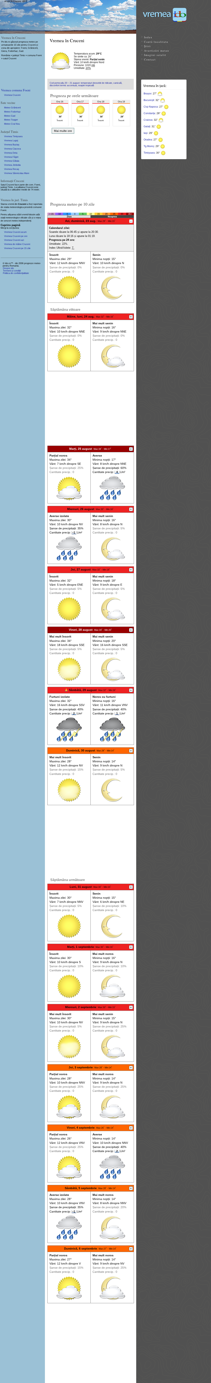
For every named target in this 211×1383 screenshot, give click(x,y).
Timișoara (149, 152)
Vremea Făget (11, 157)
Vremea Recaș (11, 169)
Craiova (148, 119)
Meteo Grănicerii (12, 107)
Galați (147, 126)
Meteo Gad (9, 116)
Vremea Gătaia (11, 161)
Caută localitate (156, 42)
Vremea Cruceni (12, 95)
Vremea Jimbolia (12, 165)
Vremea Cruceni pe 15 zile (17, 248)
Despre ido (8, 268)
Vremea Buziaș (11, 144)
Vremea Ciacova (12, 148)
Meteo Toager (11, 119)
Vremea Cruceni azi (14, 240)
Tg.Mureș (149, 146)
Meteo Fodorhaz (12, 111)
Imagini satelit (155, 55)
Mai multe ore (63, 130)
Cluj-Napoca (151, 106)
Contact (150, 59)
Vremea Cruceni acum (15, 232)
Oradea (148, 139)
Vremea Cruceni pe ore (15, 236)
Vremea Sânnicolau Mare (16, 173)
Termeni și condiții (12, 270)
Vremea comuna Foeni (15, 90)
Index (148, 37)
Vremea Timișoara (13, 136)
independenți (25, 220)
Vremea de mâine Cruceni (17, 244)
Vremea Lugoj (11, 140)
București (149, 100)
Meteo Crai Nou (12, 124)
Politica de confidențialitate (16, 273)
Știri (147, 46)
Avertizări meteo (156, 50)
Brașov (147, 93)
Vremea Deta (10, 153)
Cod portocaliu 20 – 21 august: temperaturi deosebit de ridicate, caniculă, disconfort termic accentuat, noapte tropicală (86, 84)
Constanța (149, 113)
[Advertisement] (90, 166)
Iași (146, 133)
